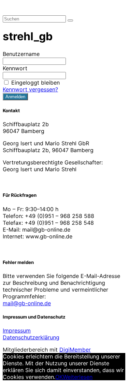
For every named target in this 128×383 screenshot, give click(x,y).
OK (59, 376)
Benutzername (21, 53)
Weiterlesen (78, 376)
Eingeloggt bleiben (35, 82)
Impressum (17, 330)
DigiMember (75, 349)
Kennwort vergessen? (30, 89)
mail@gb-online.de (27, 303)
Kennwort (15, 68)
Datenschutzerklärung (31, 337)
